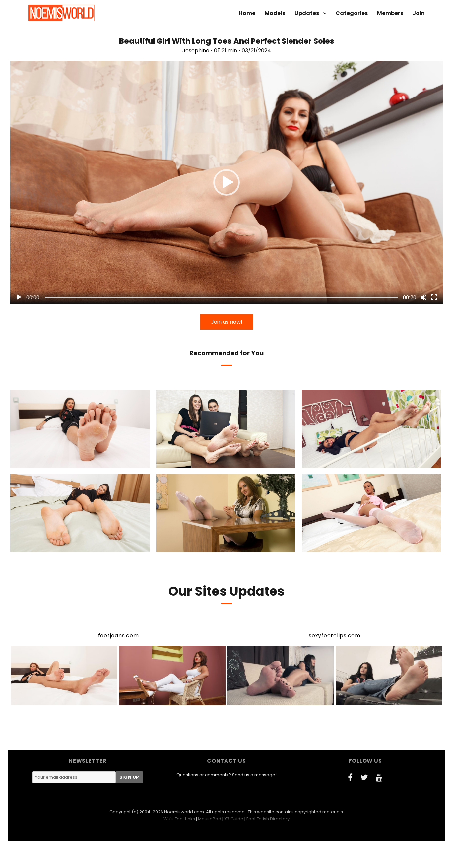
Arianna (196, 546)
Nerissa (51, 546)
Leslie (344, 546)
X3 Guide (233, 819)
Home (247, 13)
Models (275, 13)
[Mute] (423, 297)
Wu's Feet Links (179, 819)
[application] (226, 182)
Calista (182, 462)
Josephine (195, 50)
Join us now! (226, 322)
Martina (345, 462)
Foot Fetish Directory (268, 819)
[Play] (19, 297)
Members (390, 13)
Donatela (207, 462)
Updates (306, 13)
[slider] (221, 297)
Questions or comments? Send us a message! (226, 775)
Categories (352, 13)
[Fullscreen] (434, 297)
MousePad (209, 819)
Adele (52, 462)
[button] (226, 182)
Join (419, 13)
